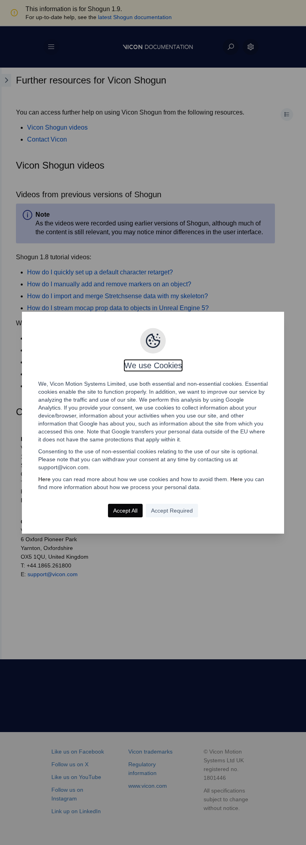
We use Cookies (153, 365)
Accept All (125, 510)
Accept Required (172, 510)
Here (44, 479)
